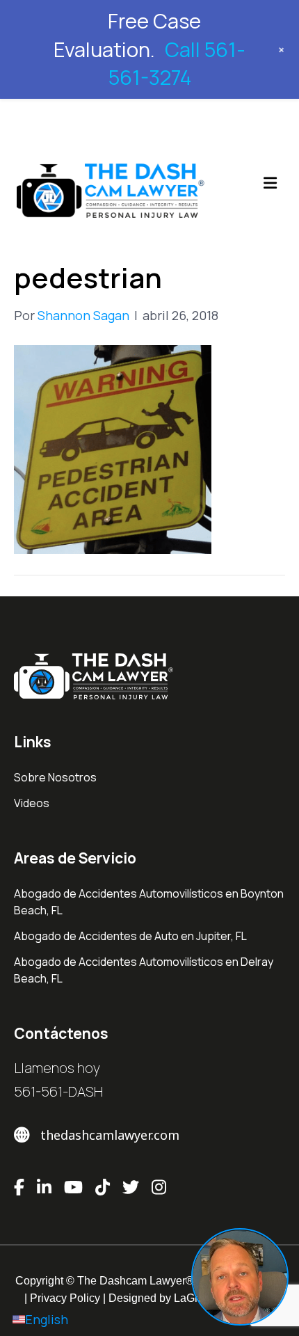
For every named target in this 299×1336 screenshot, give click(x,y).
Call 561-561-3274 (177, 63)
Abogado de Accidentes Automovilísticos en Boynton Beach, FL (149, 902)
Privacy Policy (65, 1298)
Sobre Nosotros (55, 777)
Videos (31, 803)
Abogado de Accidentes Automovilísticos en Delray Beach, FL (143, 970)
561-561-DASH (58, 1091)
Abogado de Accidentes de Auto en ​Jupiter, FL (130, 936)
